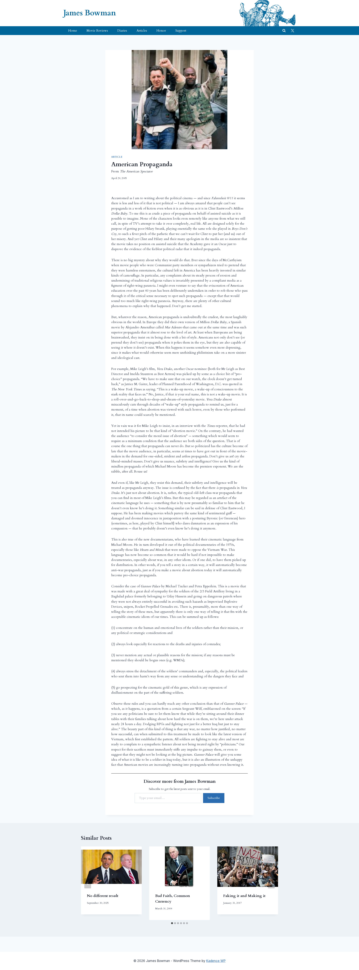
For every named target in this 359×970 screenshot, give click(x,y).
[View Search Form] (284, 30)
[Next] (271, 883)
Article (116, 156)
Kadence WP (215, 961)
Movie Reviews (97, 30)
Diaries (122, 30)
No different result (102, 895)
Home (72, 30)
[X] (292, 30)
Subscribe (214, 798)
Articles (141, 30)
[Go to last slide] (87, 883)
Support (180, 30)
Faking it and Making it (244, 895)
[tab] (172, 923)
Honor (161, 30)
